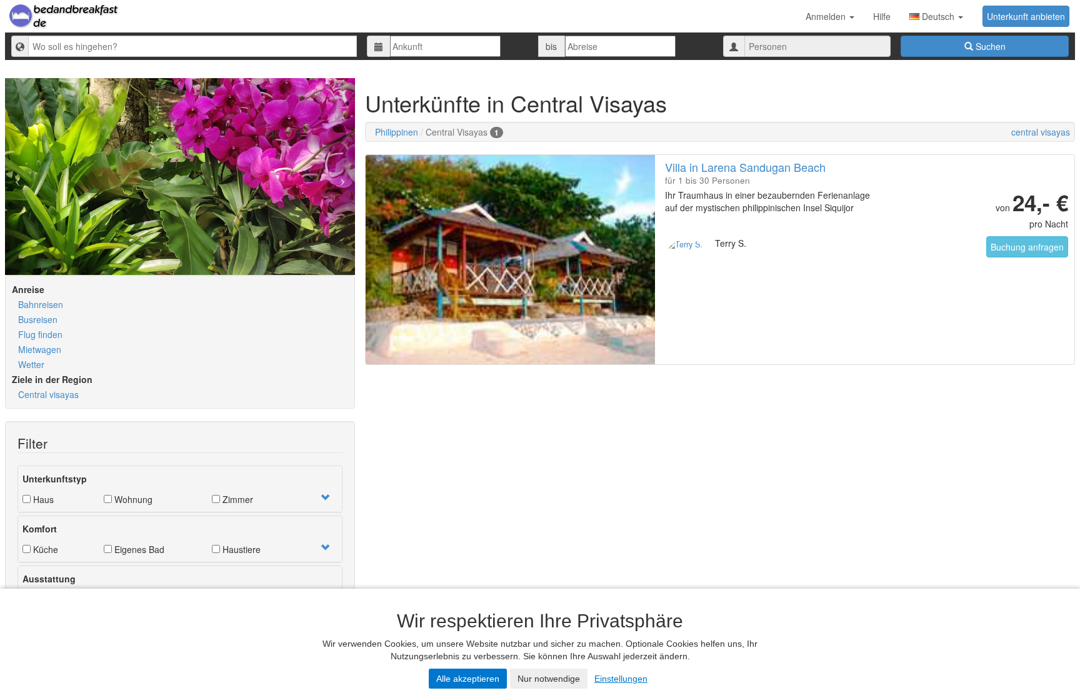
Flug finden (40, 334)
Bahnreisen (40, 304)
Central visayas (48, 394)
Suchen (989, 46)
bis (551, 46)
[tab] (180, 489)
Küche (44, 549)
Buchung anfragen (1027, 247)
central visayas (1040, 132)
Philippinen (396, 132)
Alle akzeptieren (467, 679)
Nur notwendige (549, 679)
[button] (325, 497)
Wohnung (132, 499)
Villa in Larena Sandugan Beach (745, 167)
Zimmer (236, 499)
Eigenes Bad (138, 549)
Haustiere (240, 549)
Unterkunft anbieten (1026, 16)
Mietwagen (39, 349)
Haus (42, 499)
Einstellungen (621, 679)
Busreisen (38, 319)
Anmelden (827, 16)
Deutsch (938, 16)
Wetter (31, 364)
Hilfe (882, 16)
